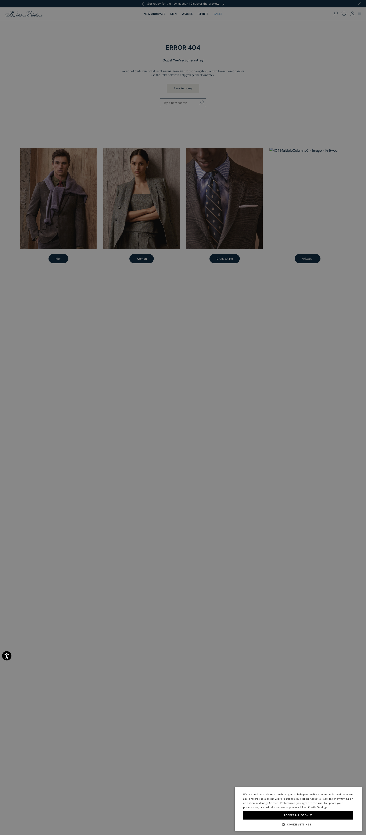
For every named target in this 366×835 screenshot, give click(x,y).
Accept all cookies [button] (298, 815)
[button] (298, 824)
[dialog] (183, 417)
